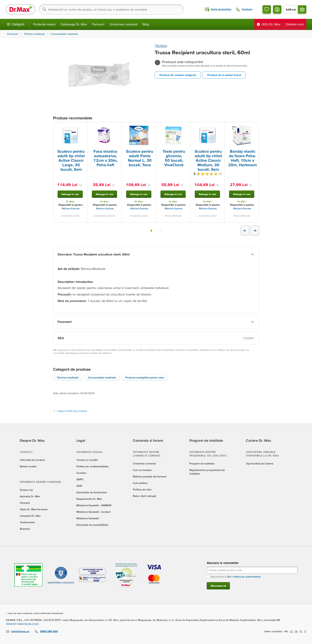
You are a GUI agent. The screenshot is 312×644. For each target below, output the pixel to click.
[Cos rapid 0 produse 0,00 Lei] (302, 9)
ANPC (80, 479)
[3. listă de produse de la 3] (161, 230)
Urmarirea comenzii (123, 24)
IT (305, 631)
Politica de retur (142, 489)
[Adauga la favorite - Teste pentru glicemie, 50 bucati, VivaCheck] (186, 126)
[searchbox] (111, 9)
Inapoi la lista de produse (72, 410)
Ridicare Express (70, 208)
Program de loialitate (201, 463)
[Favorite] (267, 9)
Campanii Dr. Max (30, 515)
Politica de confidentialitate (92, 466)
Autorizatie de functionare (91, 492)
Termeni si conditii (87, 459)
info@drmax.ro (20, 631)
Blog (146, 24)
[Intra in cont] (277, 9)
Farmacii (98, 24)
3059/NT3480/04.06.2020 (22, 623)
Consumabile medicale (102, 377)
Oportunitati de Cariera (259, 463)
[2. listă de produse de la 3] (156, 230)
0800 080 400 (49, 631)
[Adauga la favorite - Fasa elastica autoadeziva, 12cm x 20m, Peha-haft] (117, 126)
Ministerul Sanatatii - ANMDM (93, 505)
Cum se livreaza (142, 469)
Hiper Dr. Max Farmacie (33, 509)
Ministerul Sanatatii (87, 518)
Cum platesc (140, 482)
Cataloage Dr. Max (73, 24)
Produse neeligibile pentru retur (144, 377)
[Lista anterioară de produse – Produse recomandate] (245, 230)
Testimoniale (27, 522)
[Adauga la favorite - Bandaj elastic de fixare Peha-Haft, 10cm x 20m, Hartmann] (255, 126)
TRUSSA (161, 46)
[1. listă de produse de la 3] (151, 230)
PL (301, 631)
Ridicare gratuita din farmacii (149, 476)
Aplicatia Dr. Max (30, 496)
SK (296, 631)
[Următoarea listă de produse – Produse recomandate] (255, 230)
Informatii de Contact (32, 459)
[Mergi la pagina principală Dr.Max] (20, 9)
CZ (291, 631)
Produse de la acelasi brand (224, 74)
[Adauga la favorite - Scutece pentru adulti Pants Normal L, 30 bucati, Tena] (152, 126)
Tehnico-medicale (68, 377)
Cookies (81, 472)
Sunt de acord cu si (236, 576)
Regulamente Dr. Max (89, 498)
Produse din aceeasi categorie (177, 74)
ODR (79, 485)
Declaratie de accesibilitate (92, 524)
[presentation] (70, 135)
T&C (229, 576)
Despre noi (26, 489)
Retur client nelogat (144, 495)
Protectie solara (44, 24)
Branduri (25, 528)
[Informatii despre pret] (80, 185)
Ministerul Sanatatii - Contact (93, 511)
